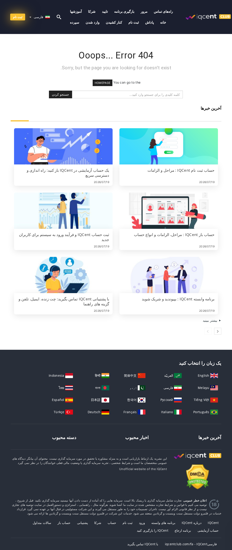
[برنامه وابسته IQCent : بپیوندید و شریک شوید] (168, 275)
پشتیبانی (82, 523)
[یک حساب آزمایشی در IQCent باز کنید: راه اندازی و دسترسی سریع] (63, 146)
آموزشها (76, 11)
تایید (105, 11)
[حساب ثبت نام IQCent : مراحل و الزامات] (168, 146)
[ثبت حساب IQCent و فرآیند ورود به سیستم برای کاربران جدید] (63, 211)
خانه (163, 22)
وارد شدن (92, 22)
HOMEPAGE (102, 82)
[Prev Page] (208, 331)
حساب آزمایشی (208, 530)
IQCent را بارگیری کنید (152, 530)
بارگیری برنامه (124, 11)
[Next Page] (217, 331)
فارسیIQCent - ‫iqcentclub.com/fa (191, 544)
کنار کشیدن (114, 22)
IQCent (213, 523)
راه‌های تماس (163, 11)
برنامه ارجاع (183, 530)
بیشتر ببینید (210, 320)
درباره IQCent (191, 523)
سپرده (74, 22)
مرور (144, 11)
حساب (112, 523)
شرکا (92, 11)
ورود (142, 523)
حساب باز (64, 523)
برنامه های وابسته (163, 523)
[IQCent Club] (197, 460)
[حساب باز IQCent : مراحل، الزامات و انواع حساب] (168, 211)
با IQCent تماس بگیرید (142, 544)
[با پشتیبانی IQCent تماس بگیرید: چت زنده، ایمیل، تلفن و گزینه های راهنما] (63, 275)
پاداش (149, 22)
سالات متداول (42, 523)
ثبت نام (133, 22)
